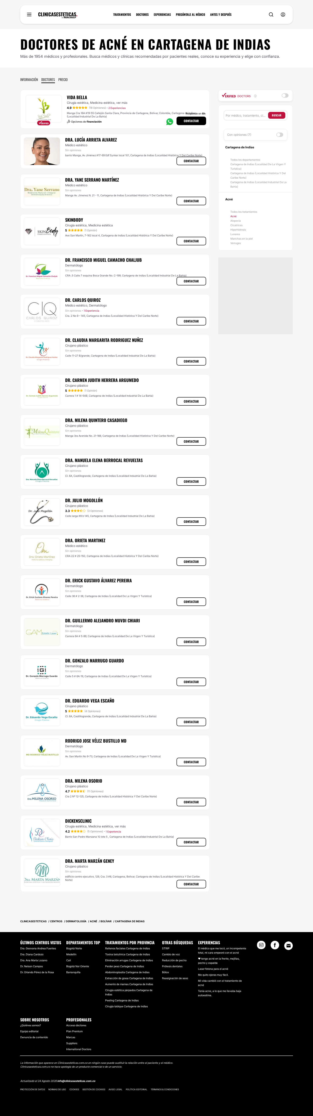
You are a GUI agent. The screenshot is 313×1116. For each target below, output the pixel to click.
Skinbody (74, 220)
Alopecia (235, 220)
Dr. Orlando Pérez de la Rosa (37, 972)
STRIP (165, 948)
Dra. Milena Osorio (83, 781)
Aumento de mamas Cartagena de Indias (129, 984)
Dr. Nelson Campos (31, 966)
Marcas (70, 1037)
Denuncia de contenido (34, 1037)
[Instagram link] (261, 946)
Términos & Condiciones (165, 1089)
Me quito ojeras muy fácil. (213, 974)
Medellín (71, 954)
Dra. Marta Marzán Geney (89, 861)
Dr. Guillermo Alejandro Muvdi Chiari (102, 620)
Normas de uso (57, 1089)
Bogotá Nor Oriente (77, 966)
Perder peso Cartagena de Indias (124, 966)
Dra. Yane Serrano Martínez (92, 179)
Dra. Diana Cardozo (31, 954)
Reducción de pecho (174, 960)
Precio (63, 79)
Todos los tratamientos (243, 211)
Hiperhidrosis (238, 229)
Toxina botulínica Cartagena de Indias (127, 954)
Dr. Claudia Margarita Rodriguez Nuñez (104, 340)
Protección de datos (32, 1089)
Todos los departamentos (245, 159)
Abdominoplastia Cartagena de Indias (127, 972)
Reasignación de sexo (175, 978)
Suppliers (71, 1043)
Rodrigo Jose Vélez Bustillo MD (95, 740)
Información (29, 79)
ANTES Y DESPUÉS (220, 14)
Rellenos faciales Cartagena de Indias (127, 948)
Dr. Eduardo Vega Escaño (89, 700)
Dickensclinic (78, 821)
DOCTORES (142, 14)
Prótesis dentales (172, 966)
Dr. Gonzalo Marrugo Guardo (94, 660)
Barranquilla (73, 972)
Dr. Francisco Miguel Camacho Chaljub (103, 260)
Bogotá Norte (74, 948)
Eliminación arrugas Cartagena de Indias (129, 960)
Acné (233, 216)
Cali (68, 960)
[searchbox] (247, 115)
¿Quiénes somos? (30, 1025)
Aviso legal (115, 1089)
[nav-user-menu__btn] (283, 14)
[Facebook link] (275, 946)
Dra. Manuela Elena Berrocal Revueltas (104, 460)
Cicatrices (236, 225)
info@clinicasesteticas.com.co (76, 1081)
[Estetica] (57, 15)
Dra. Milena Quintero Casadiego (96, 420)
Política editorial (136, 1089)
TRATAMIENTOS (122, 14)
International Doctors (78, 1049)
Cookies (74, 1089)
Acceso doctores (76, 1025)
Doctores (48, 79)
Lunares (235, 234)
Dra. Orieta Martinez (85, 540)
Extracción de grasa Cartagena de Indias (129, 978)
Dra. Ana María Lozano (33, 960)
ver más (121, 102)
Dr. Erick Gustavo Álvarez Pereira (98, 580)
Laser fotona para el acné (213, 968)
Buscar (276, 115)
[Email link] (288, 945)
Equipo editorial (29, 1031)
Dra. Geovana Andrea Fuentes (38, 948)
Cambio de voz (171, 954)
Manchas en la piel (241, 238)
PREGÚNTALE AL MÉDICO (190, 14)
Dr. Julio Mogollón (84, 500)
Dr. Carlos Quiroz (83, 300)
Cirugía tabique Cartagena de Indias (126, 1006)
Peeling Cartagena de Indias (122, 1000)
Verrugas (235, 243)
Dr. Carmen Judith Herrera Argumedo (102, 380)
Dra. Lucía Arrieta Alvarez (91, 139)
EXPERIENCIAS (162, 14)
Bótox (165, 972)
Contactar (191, 121)
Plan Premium (74, 1031)
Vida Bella (77, 97)
